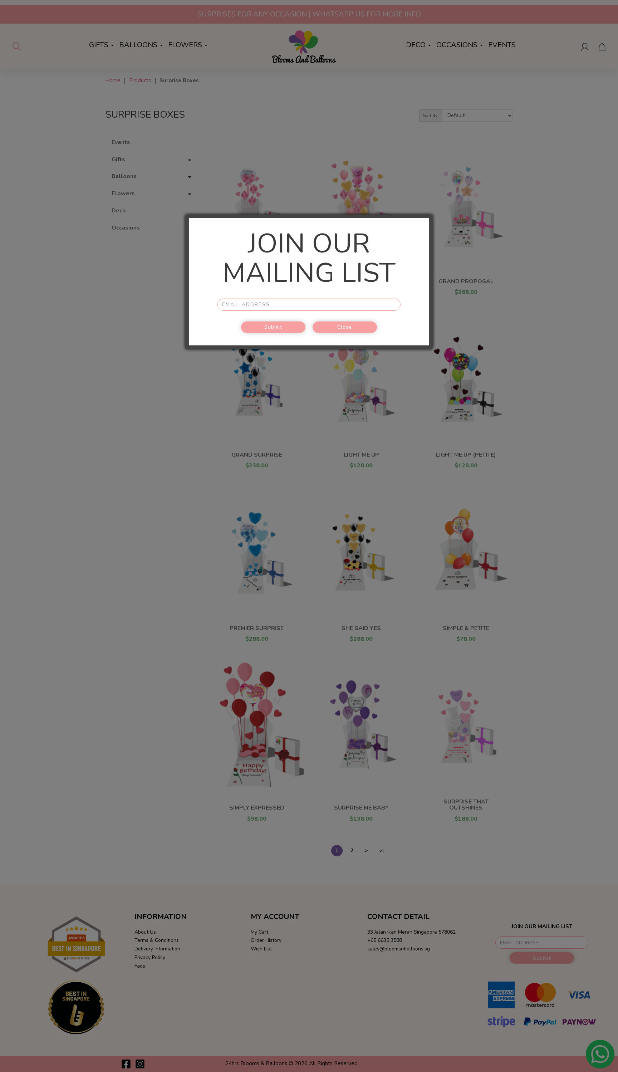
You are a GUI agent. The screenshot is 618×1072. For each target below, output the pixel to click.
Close (344, 327)
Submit (273, 327)
